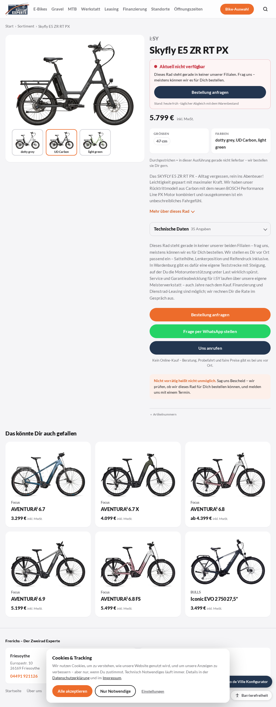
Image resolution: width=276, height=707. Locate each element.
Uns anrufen (210, 348)
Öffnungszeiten (188, 8)
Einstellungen (153, 691)
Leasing (112, 8)
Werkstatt (90, 8)
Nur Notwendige (115, 691)
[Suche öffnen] (265, 9)
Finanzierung (135, 8)
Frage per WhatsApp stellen (210, 331)
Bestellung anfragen (210, 92)
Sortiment (26, 26)
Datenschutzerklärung (70, 677)
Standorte (160, 8)
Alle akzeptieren (72, 691)
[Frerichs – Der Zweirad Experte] (17, 9)
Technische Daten (182, 228)
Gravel (57, 8)
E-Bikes (40, 8)
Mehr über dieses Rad (169, 211)
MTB (72, 8)
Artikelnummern (165, 414)
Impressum (112, 677)
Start (9, 26)
